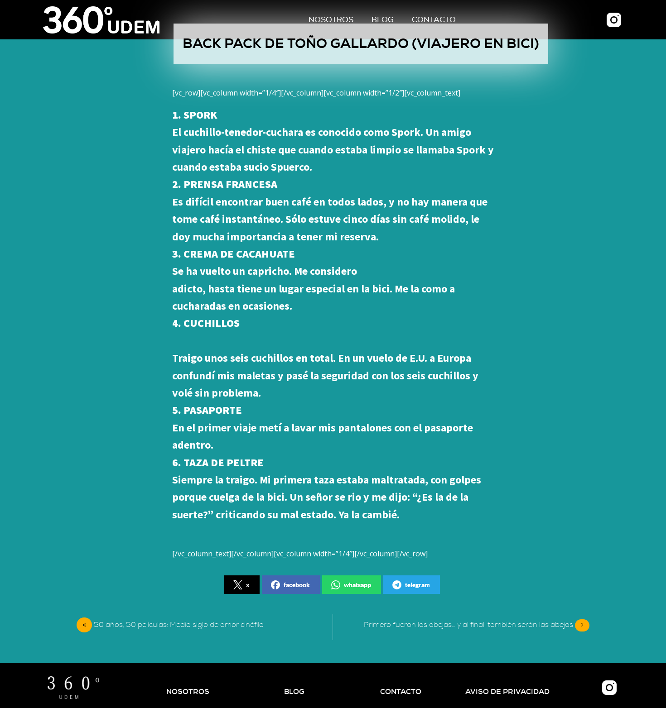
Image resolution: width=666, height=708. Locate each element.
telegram (417, 584)
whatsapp (357, 584)
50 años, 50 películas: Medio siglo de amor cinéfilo (179, 624)
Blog (383, 20)
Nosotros (331, 20)
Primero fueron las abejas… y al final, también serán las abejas (474, 624)
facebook (297, 584)
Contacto (434, 20)
